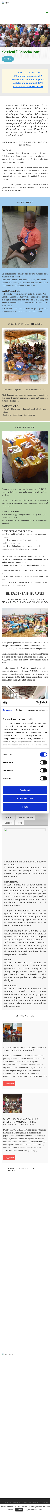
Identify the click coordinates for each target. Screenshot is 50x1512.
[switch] (43, 762)
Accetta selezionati (25, 798)
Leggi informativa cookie (33, 1510)
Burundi (9, 817)
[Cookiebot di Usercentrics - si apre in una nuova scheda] (36, 703)
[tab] (8, 817)
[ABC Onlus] (22, 2)
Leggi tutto (9, 1083)
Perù (19, 823)
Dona (8, 59)
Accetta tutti (25, 790)
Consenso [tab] (7, 710)
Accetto (19, 1510)
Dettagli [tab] (19, 710)
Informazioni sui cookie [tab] (37, 710)
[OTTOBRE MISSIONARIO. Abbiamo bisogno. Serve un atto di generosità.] (12, 1032)
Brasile (8, 823)
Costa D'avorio (25, 817)
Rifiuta (25, 807)
